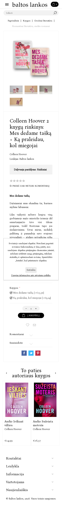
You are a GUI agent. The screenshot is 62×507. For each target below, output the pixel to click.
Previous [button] (6, 373)
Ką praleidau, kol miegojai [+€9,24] (32, 297)
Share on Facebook (24, 353)
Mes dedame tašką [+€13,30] (28, 292)
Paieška (56, 12)
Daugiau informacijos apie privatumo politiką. (31, 275)
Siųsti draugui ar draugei (34, 325)
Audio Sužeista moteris (43, 423)
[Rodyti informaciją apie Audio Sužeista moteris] (45, 400)
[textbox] (27, 12)
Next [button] (56, 373)
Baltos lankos (26, 159)
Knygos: (14, 288)
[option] (17, 413)
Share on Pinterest (37, 353)
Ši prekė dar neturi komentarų (29, 186)
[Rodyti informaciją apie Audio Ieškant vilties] (16, 400)
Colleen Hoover (18, 154)
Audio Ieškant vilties (13, 423)
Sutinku (31, 270)
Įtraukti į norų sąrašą (27, 325)
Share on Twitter (31, 353)
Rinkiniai (42, 169)
